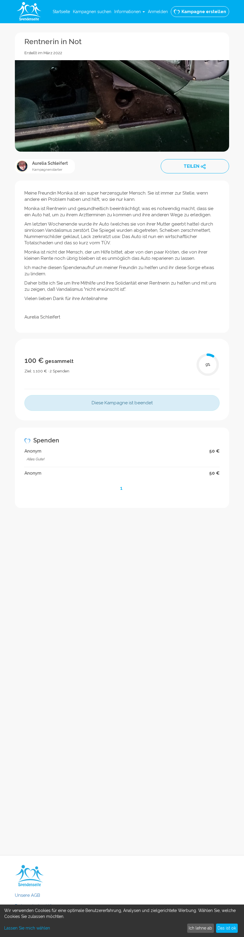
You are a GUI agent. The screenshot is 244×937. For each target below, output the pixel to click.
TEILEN (191, 166)
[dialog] (122, 921)
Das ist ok (227, 928)
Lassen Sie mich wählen (27, 928)
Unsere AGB (27, 895)
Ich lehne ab (200, 928)
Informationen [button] (128, 11)
